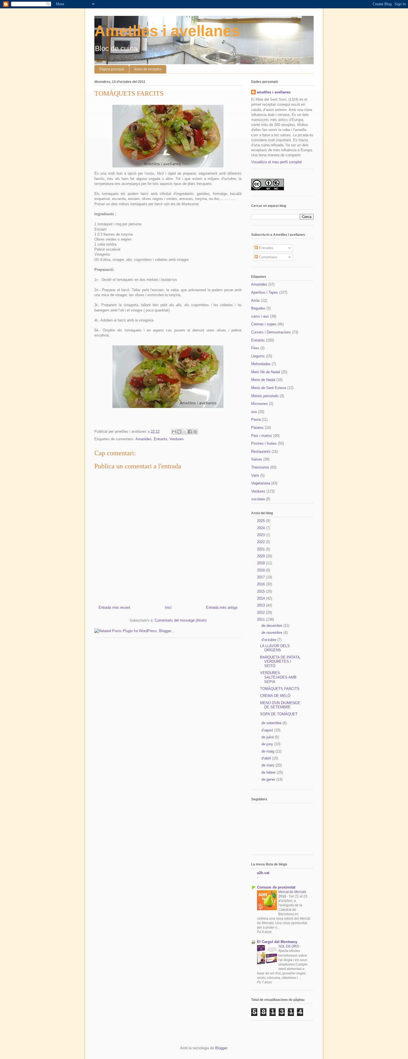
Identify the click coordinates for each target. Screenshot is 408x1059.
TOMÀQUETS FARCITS (279, 689)
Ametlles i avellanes (167, 30)
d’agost (267, 730)
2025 (261, 521)
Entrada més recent (114, 607)
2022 (261, 542)
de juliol (268, 737)
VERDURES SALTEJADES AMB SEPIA (278, 677)
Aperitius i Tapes (264, 292)
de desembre (272, 625)
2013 (261, 605)
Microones (259, 404)
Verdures (177, 439)
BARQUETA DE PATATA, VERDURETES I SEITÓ (280, 661)
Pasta (256, 419)
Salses (256, 459)
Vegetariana (260, 483)
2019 (261, 563)
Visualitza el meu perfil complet (276, 162)
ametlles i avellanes (274, 92)
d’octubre (269, 640)
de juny (267, 744)
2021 (261, 549)
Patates (257, 427)
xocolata (258, 499)
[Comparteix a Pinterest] (195, 431)
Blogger (221, 1048)
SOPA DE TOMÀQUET (279, 714)
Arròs (255, 300)
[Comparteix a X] (184, 431)
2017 (261, 577)
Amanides (143, 439)
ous (254, 412)
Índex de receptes (147, 69)
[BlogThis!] (179, 431)
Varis (255, 475)
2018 (261, 570)
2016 (261, 584)
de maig (268, 751)
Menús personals (265, 396)
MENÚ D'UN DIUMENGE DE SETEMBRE (280, 705)
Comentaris (267, 257)
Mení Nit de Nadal (265, 372)
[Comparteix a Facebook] (190, 431)
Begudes (258, 308)
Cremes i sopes (263, 324)
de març (268, 765)
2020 (261, 556)
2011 (261, 619)
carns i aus (260, 316)
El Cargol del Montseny (277, 942)
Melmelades (261, 364)
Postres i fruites (264, 443)
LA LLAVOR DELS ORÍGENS (275, 648)
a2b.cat (263, 873)
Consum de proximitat (276, 887)
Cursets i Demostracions (271, 332)
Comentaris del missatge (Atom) (180, 620)
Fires (255, 348)
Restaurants (261, 451)
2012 (261, 612)
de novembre (272, 632)
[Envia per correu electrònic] (174, 431)
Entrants (160, 439)
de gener (268, 779)
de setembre (272, 723)
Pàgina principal (111, 69)
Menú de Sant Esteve (268, 388)
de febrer (269, 772)
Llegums (258, 356)
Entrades (265, 248)
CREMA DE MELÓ (275, 696)
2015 (261, 591)
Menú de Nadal (263, 380)
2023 (261, 535)
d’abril (266, 758)
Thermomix (260, 467)
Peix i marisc (261, 436)
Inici (168, 607)
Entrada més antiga (221, 607)
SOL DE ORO (289, 946)
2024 (261, 528)
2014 (261, 598)
